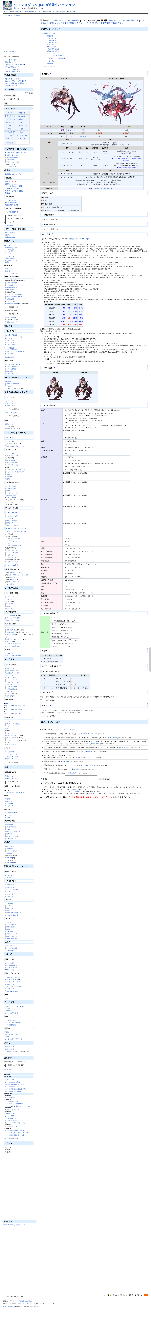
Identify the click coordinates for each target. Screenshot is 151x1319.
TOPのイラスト (9, 970)
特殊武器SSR (13, 792)
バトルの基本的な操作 (13, 157)
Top (15, 8)
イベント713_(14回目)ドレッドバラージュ (18, 1106)
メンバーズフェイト (11, 502)
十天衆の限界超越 (11, 689)
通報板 (7, 235)
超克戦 (8, 479)
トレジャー (9, 906)
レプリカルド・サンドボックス (16, 528)
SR (11, 696)
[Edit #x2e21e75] (52, 233)
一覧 (61, 11)
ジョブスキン (9, 653)
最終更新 (71, 11)
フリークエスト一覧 (12, 455)
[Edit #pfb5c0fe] (50, 705)
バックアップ (37, 11)
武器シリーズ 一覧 (10, 778)
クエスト (23, 132)
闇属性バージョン (49, 33)
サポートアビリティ (12, 726)
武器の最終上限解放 (11, 812)
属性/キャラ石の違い (11, 317)
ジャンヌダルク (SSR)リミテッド (69, 23)
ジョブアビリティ (10, 627)
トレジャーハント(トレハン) (13, 337)
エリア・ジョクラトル (13, 552)
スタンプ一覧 (9, 894)
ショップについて (10, 922)
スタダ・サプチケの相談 (14, 191)
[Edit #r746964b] (53, 214)
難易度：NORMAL (11, 520)
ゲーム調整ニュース (12, 67)
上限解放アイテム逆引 (13, 673)
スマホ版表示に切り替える (12, 15)
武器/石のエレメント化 (12, 247)
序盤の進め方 (10, 159)
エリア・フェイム (13, 541)
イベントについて (10, 381)
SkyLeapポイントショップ (14, 938)
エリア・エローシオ (14, 538)
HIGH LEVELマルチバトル (13, 412)
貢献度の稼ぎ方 (9, 357)
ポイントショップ (11, 934)
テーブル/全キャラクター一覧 (14, 1118)
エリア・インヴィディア (13, 550)
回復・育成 (9, 908)
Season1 (9, 991)
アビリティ (8, 721)
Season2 (15, 991)
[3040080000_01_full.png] (65, 102)
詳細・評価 (50, 44)
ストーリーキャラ (11, 680)
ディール (7, 339)
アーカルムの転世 (23, 135)
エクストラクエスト (11, 486)
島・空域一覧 (9, 896)
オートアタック (9, 342)
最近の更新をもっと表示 (12, 1138)
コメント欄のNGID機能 (14, 83)
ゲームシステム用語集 (13, 1034)
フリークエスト (9, 453)
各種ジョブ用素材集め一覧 (13, 655)
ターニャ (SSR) (9, 1116)
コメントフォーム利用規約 (15, 81)
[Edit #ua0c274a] (57, 405)
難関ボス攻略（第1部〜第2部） (15, 446)
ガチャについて (11, 65)
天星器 (8, 829)
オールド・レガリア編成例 (14, 294)
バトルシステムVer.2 (11, 344)
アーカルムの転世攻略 (11, 516)
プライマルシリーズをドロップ (15, 469)
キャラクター (10, 122)
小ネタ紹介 (8, 253)
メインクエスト (9, 441)
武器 (10, 125)
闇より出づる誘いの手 (58, 58)
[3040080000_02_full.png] (116, 102)
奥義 (6, 728)
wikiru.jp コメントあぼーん (9, 1306)
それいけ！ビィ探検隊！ (12, 889)
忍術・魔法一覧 (11, 630)
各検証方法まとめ (11, 373)
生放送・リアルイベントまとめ (14, 1006)
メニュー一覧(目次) (12, 69)
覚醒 (7, 742)
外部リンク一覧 (9, 1047)
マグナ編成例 (10, 289)
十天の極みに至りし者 (13, 465)
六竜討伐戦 (9, 474)
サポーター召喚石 (11, 851)
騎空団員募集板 (11, 203)
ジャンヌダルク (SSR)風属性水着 (124, 20)
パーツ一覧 (9, 641)
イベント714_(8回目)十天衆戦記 (14, 1084)
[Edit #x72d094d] (60, 721)
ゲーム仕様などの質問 (13, 186)
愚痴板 (7, 193)
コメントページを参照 (68, 729)
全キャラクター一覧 (11, 1120)
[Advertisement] (19, 35)
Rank (10, 166)
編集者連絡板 (10, 237)
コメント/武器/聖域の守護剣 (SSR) (15, 1089)
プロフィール (51, 38)
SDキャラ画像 (51, 47)
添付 (44, 11)
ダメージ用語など (9, 348)
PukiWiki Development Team (23, 1303)
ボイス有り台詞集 (53, 49)
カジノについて (9, 945)
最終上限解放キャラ (12, 670)
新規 (57, 11)
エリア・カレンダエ (12, 555)
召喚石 (10, 129)
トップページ (10, 60)
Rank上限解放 (10, 460)
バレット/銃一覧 (11, 634)
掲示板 (10, 113)
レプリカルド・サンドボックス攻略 (15, 531)
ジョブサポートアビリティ (13, 643)
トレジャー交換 (11, 924)
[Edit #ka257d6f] (58, 671)
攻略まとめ (7, 245)
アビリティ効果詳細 (11, 349)
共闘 (22, 129)
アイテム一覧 (9, 903)
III (9, 604)
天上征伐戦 (9, 476)
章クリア (16, 166)
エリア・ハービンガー (14, 545)
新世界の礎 (12, 577)
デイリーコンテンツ (10, 256)
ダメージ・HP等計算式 (12, 366)
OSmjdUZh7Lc (82, 757)
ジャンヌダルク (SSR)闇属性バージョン (44, 5)
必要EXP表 (8, 268)
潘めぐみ (83, 136)
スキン (120, 23)
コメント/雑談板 (10, 1097)
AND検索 (30, 93)
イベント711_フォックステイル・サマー (17, 1132)
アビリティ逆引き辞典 (13, 723)
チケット (9, 910)
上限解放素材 (51, 40)
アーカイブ (10, 135)
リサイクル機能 (9, 249)
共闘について (9, 424)
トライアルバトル (10, 340)
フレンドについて (10, 877)
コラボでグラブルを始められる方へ (15, 152)
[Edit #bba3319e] (52, 691)
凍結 (26, 11)
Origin (8, 606)
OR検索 (8, 95)
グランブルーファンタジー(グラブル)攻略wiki (21, 1300)
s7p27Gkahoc (122, 747)
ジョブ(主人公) (10, 119)
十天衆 (20, 705)
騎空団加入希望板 (11, 205)
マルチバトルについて (11, 401)
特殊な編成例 (10, 299)
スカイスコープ (9, 887)
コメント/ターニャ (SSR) (12, 1126)
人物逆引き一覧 (9, 668)
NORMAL (9, 428)
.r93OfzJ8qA (89, 751)
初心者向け (22, 113)
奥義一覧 (7, 271)
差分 (30, 11)
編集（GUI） (19, 11)
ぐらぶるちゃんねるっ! (12, 979)
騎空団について (9, 875)
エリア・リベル (11, 557)
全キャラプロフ (9, 752)
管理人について (11, 86)
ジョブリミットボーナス (12, 646)
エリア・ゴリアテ (13, 543)
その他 (20, 709)
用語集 (7, 1032)
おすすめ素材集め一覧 (11, 915)
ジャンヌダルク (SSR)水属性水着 (101, 23)
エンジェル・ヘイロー (11, 260)
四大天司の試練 (11, 495)
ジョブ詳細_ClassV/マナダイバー (15, 1130)
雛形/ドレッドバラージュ (12, 1110)
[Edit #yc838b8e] (50, 73)
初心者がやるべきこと (11, 155)
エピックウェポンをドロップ (15, 472)
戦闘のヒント (22, 119)
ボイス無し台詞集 (53, 51)
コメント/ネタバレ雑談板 (12, 1082)
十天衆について (9, 684)
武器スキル (8, 801)
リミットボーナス (11, 733)
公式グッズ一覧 (9, 1049)
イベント (23, 122)
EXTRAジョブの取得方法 (13, 620)
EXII (11, 608)
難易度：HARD (11, 523)
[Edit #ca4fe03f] (52, 650)
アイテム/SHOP (10, 132)
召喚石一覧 (9, 848)
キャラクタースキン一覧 (12, 756)
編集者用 (10, 143)
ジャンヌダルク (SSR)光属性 (67, 20)
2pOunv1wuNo (64, 761)
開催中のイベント (12, 62)
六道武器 (9, 834)
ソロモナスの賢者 (12, 565)
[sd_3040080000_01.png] (55, 388)
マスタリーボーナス (12, 740)
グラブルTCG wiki (37, 1300)
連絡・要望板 (10, 232)
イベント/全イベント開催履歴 (14, 1103)
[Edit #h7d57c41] (57, 612)
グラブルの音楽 (9, 963)
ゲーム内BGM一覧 (11, 965)
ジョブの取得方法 (10, 615)
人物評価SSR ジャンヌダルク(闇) (79, 239)
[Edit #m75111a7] (60, 28)
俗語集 (7, 1036)
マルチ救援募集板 (11, 212)
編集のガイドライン (13, 79)
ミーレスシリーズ (14, 579)
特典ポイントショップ (13, 936)
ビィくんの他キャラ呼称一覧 (13, 1039)
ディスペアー (105, 188)
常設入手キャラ (11, 677)
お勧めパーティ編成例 (11, 303)
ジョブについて (9, 597)
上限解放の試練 (9, 258)
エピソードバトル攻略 (54, 55)
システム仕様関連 (10, 369)
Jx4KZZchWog (113, 738)
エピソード (50, 53)
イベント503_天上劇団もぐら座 (14, 1135)
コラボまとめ (9, 1008)
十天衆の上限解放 (11, 686)
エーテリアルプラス (12, 737)
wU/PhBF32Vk (90, 765)
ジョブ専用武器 (11, 827)
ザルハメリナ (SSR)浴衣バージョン (15, 1123)
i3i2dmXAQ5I (72, 773)
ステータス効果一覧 (11, 273)
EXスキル (8, 815)
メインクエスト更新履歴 (12, 1022)
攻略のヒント (22, 116)
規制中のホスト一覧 (13, 174)
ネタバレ (50, 63)
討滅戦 (7, 262)
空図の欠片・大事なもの (13, 912)
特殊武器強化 (9, 824)
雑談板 (7, 181)
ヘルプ (77, 11)
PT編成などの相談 (12, 188)
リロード (50, 11)
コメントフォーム (49, 66)
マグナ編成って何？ (12, 285)
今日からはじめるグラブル (13, 1051)
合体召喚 (9, 853)
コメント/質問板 (10, 1086)
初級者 (8, 322)
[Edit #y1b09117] (60, 665)
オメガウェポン (11, 838)
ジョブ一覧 (8, 599)
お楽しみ (23, 138)
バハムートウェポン (12, 836)
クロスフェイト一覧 (12, 682)
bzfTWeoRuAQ (95, 744)
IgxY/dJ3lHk (77, 769)
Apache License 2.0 (37, 1306)
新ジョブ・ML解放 (12, 462)
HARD (15, 428)
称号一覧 (7, 891)
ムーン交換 (9, 931)
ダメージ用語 (9, 353)
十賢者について (9, 691)
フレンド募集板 (11, 200)
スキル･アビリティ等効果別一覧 (14, 351)
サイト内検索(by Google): (11, 99)
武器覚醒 (7, 817)
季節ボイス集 (9, 759)
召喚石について (9, 846)
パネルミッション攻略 (13, 162)
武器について (9, 776)
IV (12, 604)
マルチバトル (22, 125)
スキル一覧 (9, 806)
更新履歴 (21, 65)
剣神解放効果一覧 (11, 632)
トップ (6, 11)
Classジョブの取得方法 (13, 618)
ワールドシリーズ (14, 582)
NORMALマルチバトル (12, 405)
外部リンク (10, 138)
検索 (65, 11)
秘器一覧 (9, 639)
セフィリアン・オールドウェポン (19, 575)
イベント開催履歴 (10, 1025)
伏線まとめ (8, 1010)
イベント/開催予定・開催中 (13, 1091)
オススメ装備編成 (11, 282)
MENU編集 (8, 1069)
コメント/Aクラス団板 (11, 1101)
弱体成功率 (9, 371)
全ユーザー (14, 322)
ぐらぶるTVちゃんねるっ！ (13, 977)
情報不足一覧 (10, 71)
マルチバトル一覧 (10, 403)
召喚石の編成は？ (11, 287)
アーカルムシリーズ (16, 572)
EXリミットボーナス (12, 735)
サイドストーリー (11, 386)
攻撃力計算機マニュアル (12, 364)
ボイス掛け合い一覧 (11, 754)
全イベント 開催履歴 (12, 383)
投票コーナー (9, 998)
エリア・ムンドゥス (12, 562)
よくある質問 (9, 251)
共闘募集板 (9, 225)
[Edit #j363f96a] (54, 367)
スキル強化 (9, 803)
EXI (7, 608)
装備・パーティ (10, 116)
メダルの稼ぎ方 (11, 950)
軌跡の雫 (9, 929)
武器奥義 (7, 799)
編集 (12, 11)
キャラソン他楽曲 (11, 967)
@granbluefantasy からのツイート (14, 1225)
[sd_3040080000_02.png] (83, 388)
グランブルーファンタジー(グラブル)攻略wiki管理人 (20, 1301)
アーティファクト (11, 744)
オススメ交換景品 (11, 948)
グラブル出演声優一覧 (11, 1013)
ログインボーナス (10, 884)
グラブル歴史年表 (10, 1020)
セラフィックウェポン (13, 831)
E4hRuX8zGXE (85, 734)
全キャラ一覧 (9, 675)
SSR (7, 696)
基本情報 (50, 36)
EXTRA (20, 428)
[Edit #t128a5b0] (53, 192)
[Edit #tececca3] (57, 224)
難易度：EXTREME (12, 525)
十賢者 (12, 584)
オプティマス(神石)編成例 (14, 296)
